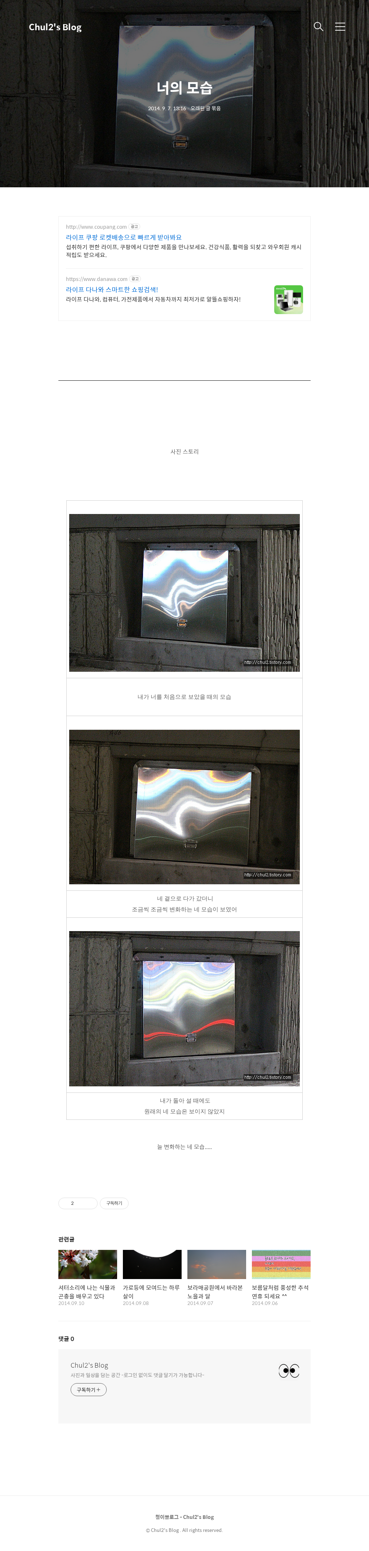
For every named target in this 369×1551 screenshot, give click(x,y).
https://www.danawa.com (97, 279)
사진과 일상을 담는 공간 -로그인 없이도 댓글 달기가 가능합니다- (137, 1374)
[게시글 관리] (89, 1203)
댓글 (66, 1338)
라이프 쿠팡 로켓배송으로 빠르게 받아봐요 (124, 237)
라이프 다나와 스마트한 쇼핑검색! (112, 289)
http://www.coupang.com (96, 227)
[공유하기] (80, 1203)
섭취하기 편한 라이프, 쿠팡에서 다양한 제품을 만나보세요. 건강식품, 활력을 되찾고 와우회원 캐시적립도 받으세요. (184, 250)
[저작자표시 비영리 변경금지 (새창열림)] (138, 1203)
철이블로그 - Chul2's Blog (184, 1517)
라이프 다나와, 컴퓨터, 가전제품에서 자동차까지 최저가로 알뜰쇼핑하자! (153, 299)
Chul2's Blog (55, 26)
